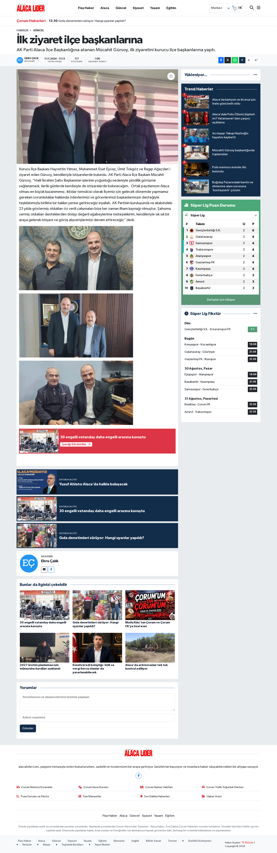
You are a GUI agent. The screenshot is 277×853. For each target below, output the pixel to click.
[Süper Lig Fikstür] (255, 313)
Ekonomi (119, 841)
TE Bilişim (247, 843)
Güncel (121, 8)
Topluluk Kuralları (72, 845)
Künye (46, 845)
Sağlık (135, 841)
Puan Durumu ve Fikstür (35, 796)
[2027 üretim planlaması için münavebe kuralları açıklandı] (44, 647)
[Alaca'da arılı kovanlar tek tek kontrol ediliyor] (150, 647)
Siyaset (138, 8)
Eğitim (171, 8)
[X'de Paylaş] (227, 60)
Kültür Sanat (153, 841)
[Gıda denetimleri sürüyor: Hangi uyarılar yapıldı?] (97, 605)
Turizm (172, 841)
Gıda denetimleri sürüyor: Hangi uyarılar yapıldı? (87, 21)
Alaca (104, 8)
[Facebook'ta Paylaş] (221, 60)
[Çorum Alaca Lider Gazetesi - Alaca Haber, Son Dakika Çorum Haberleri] (31, 8)
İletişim (27, 845)
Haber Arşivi (214, 796)
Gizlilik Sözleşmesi (199, 841)
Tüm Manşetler (92, 796)
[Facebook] (51, 570)
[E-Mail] (44, 570)
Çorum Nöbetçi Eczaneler (37, 787)
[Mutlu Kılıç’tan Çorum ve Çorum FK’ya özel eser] (150, 605)
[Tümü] (255, 74)
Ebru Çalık (49, 561)
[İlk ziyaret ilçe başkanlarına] (97, 116)
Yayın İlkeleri (102, 845)
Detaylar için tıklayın (221, 299)
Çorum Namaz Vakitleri (159, 787)
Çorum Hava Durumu (95, 787)
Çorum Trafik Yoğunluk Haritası (224, 787)
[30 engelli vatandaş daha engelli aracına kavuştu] (44, 605)
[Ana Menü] (257, 8)
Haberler (22, 30)
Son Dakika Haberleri (157, 796)
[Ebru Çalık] (29, 563)
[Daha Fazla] (242, 60)
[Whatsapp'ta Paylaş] (235, 60)
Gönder (28, 728)
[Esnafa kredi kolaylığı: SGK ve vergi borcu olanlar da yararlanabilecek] (97, 647)
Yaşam (155, 8)
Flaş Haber (86, 8)
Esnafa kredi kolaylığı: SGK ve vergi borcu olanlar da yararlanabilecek (93, 669)
